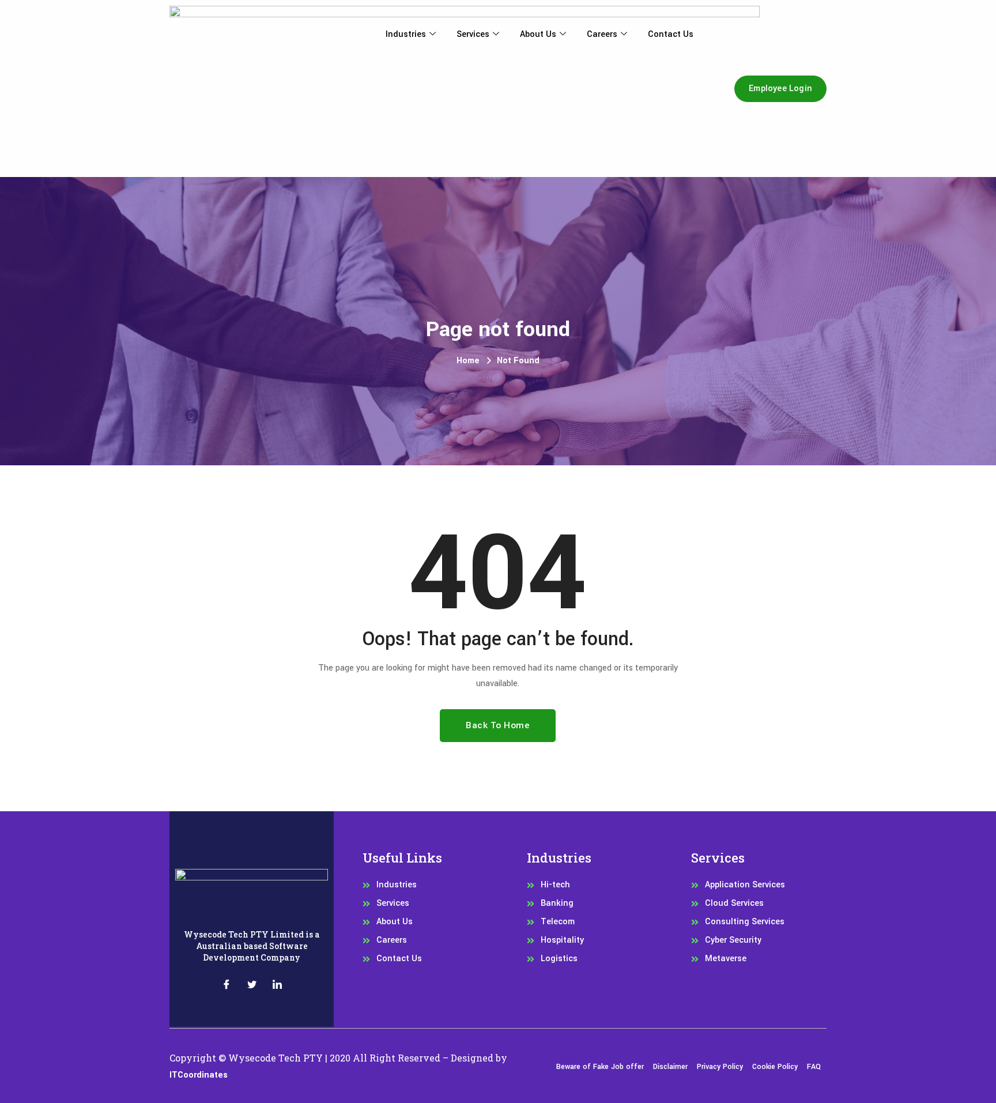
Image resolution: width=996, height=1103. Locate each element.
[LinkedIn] (277, 986)
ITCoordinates (198, 1075)
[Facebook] (226, 986)
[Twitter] (252, 986)
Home (468, 361)
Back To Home (498, 725)
